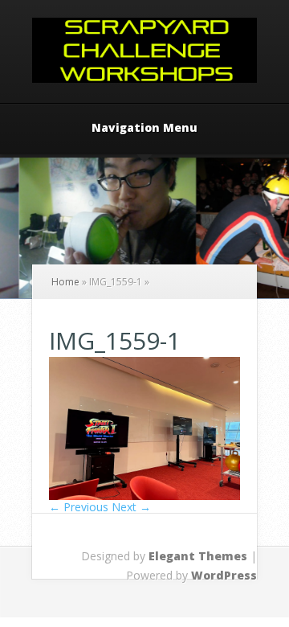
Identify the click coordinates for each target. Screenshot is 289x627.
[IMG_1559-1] (144, 495)
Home (65, 282)
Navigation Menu (144, 128)
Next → (131, 506)
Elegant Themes (198, 555)
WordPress (224, 575)
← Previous (78, 506)
